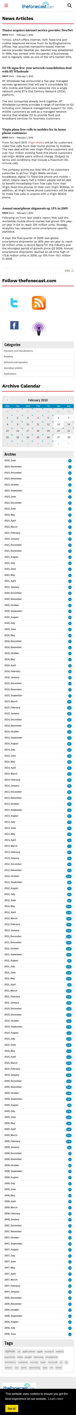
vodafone (23, 1362)
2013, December (13, 792)
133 (68, 907)
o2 (61, 1362)
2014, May (9, 761)
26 (17, 411)
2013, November (13, 798)
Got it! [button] (12, 1408)
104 (68, 1063)
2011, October (11, 948)
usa (16, 1367)
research (49, 1351)
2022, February (12, 533)
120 (68, 973)
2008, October (11, 1165)
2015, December (13, 683)
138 (68, 997)
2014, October (11, 731)
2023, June (10, 496)
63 (69, 774)
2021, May (9, 575)
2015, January (11, 713)
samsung (38, 1357)
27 (28, 411)
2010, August (11, 1033)
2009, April (10, 1129)
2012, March (10, 918)
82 (69, 985)
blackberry (10, 1362)
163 (68, 1135)
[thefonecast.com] (38, 5)
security (34, 1362)
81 (69, 864)
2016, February (12, 671)
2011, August (11, 960)
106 (68, 937)
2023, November (13, 478)
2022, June (10, 508)
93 (69, 1105)
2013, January (11, 858)
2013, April (10, 840)
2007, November (13, 1231)
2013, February (12, 852)
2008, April (10, 1201)
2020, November (13, 599)
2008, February (12, 1213)
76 (69, 810)
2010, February (12, 1069)
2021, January (11, 587)
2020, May (9, 635)
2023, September (13, 490)
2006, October (11, 1310)
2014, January (11, 785)
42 (69, 738)
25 (7, 411)
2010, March (10, 1063)
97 (69, 852)
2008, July (9, 1183)
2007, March (10, 1279)
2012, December (13, 864)
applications (29, 1351)
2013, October (11, 804)
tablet (24, 1367)
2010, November (13, 1014)
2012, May (9, 906)
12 (48, 424)
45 (69, 726)
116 (68, 1003)
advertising (34, 1367)
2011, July (9, 966)
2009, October (11, 1093)
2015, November (13, 689)
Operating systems (13, 368)
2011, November (13, 942)
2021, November (13, 551)
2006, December (13, 1298)
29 (48, 411)
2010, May (9, 1051)
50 (69, 756)
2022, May (9, 515)
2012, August (11, 888)
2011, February (12, 996)
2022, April (10, 520)
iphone (8, 1367)
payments (10, 1357)
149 (68, 1093)
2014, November (13, 725)
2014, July (9, 749)
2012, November (13, 870)
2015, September (13, 695)
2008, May (9, 1195)
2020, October (11, 605)
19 (48, 431)
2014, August (11, 743)
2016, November (13, 647)
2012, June (10, 900)
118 (68, 1009)
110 (68, 919)
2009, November (13, 1087)
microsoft (52, 1362)
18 (38, 431)
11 (38, 424)
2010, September (13, 1026)
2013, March (10, 846)
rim (51, 1367)
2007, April (10, 1274)
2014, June (10, 756)
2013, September (13, 810)
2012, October (11, 876)
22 (7, 437)
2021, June (10, 569)
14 (69, 424)
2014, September (13, 737)
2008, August (11, 1177)
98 (69, 882)
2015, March (10, 701)
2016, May (9, 659)
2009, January (11, 1147)
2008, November (13, 1159)
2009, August (11, 1105)
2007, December (13, 1225)
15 (7, 431)
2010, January (11, 1075)
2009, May (9, 1123)
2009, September (13, 1099)
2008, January (11, 1219)
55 (69, 768)
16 (17, 431)
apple (40, 1351)
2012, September (13, 882)
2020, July (9, 623)
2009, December (13, 1081)
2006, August (11, 1322)
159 (68, 1111)
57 (69, 816)
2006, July (9, 1328)
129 (68, 931)
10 (28, 424)
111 (69, 1033)
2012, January (11, 930)
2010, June (10, 1045)
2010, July (9, 1038)
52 (69, 762)
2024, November (13, 466)
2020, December (13, 593)
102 (68, 876)
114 (68, 1051)
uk (19, 1351)
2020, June (10, 629)
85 (69, 786)
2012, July (9, 894)
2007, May (9, 1267)
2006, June (10, 1334)
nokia (20, 1357)
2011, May (9, 978)
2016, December (13, 641)
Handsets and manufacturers (18, 351)
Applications (10, 374)
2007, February (12, 1286)
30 (58, 411)
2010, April (10, 1057)
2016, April (10, 665)
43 (69, 750)
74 (69, 840)
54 (69, 732)
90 (69, 961)
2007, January (11, 1291)
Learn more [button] (55, 1398)
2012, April (10, 912)
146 (68, 1087)
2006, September (13, 1316)
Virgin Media (36, 142)
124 (68, 967)
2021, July (9, 563)
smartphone (51, 1357)
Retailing (8, 356)
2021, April (10, 581)
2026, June (10, 460)
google (28, 1357)
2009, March (10, 1135)
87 (69, 870)
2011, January (11, 1002)
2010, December (13, 1008)
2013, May (9, 834)
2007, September (13, 1243)
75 (69, 822)
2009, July (9, 1111)
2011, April (9, 984)
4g (66, 1362)
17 (28, 431)
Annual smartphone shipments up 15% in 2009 (35, 208)
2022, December (13, 503)
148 (68, 1099)
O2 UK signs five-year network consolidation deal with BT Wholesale (37, 69)
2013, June (10, 828)
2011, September (13, 954)
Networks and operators (16, 362)
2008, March (10, 1207)
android (59, 1351)
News (5, 35)
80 (69, 901)
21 (69, 431)
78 (69, 780)
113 (68, 925)
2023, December (13, 472)
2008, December (13, 1153)
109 (68, 943)
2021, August (11, 557)
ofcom (59, 1367)
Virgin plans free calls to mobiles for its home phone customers (34, 131)
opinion (10, 1351)
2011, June (10, 972)
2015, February (12, 707)
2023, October (11, 484)
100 (68, 913)
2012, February (12, 924)
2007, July (9, 1255)
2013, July (9, 822)
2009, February (12, 1141)
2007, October (11, 1237)
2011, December (13, 936)
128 (68, 1045)
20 (58, 431)
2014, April (10, 768)
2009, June (10, 1117)
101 (68, 991)
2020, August (11, 617)
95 (69, 858)
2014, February (12, 780)
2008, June (10, 1189)
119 (68, 955)
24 (28, 437)
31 (69, 411)
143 (68, 1075)
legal (43, 1362)
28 (38, 411)
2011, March (10, 990)
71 (69, 804)
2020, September (13, 611)
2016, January (11, 677)
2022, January (11, 539)
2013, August (11, 816)
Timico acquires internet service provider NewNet (37, 30)
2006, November (13, 1304)
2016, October (11, 653)
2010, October (11, 1021)
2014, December (13, 719)
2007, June (10, 1261)
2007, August (11, 1249)
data (45, 1367)
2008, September (13, 1171)
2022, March (10, 527)
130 (68, 949)
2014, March (10, 773)
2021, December (13, 545)
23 (17, 437)
